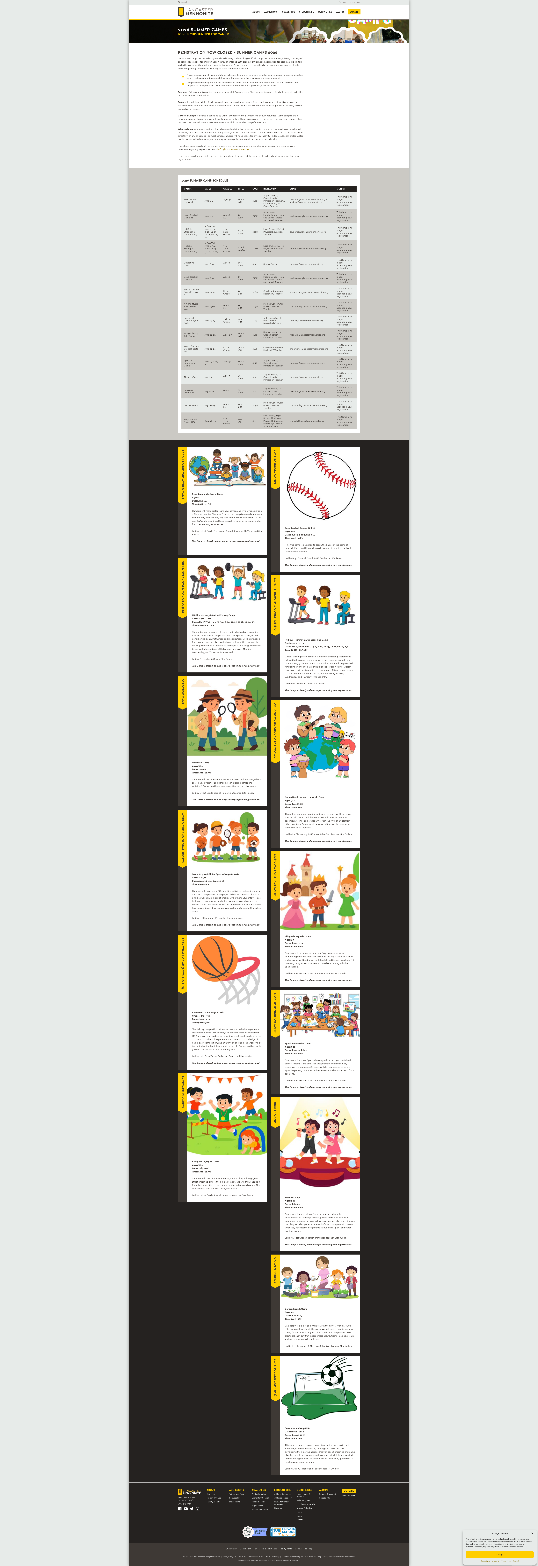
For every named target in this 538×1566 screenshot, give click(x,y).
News (299, 1516)
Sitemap (308, 1549)
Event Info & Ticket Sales (266, 1549)
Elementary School (260, 1498)
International (234, 1502)
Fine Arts (278, 1508)
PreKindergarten (259, 1494)
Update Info (324, 1498)
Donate (354, 12)
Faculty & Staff (213, 1502)
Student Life (306, 12)
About (256, 12)
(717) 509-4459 (184, 1504)
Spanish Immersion (260, 1509)
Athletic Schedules (282, 1494)
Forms (299, 1512)
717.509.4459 (354, 2)
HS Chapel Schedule (306, 1504)
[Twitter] (192, 1509)
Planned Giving (348, 1496)
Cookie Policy (240, 1557)
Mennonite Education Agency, (270, 1561)
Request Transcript (327, 1494)
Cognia (252, 1561)
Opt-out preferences (489, 1561)
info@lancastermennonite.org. (233, 149)
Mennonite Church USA (291, 1561)
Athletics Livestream (283, 1498)
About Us (211, 1494)
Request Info (235, 1498)
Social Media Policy (255, 1557)
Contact (516, 1561)
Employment (231, 1549)
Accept (499, 1554)
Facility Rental (286, 1549)
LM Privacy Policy (504, 1561)
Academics (288, 12)
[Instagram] (198, 1509)
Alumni (340, 12)
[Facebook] (180, 1509)
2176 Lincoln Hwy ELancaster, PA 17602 (186, 1499)
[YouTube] (186, 1509)
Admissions (271, 12)
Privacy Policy (227, 1557)
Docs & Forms (246, 1549)
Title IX (267, 1557)
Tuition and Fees (236, 1494)
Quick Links (325, 12)
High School (257, 1506)
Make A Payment (304, 1500)
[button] (532, 1533)
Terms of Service (343, 1557)
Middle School (258, 1502)
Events (300, 1520)
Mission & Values (214, 1498)
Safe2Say (275, 1557)
